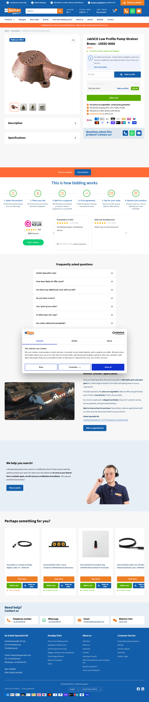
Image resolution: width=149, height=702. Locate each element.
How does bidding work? (62, 19)
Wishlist (100, 19)
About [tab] (109, 341)
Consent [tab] (39, 341)
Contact (110, 19)
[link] (22, 561)
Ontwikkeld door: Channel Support (74, 684)
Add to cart (113, 97)
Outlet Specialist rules (46, 273)
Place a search (14, 488)
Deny (41, 367)
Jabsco (89, 48)
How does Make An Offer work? (50, 281)
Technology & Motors (56, 656)
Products (8, 19)
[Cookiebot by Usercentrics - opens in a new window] (114, 333)
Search (90, 19)
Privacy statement (28, 689)
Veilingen (22, 19)
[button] (13, 69)
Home (7, 31)
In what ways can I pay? (46, 314)
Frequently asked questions (128, 641)
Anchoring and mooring (57, 649)
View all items (82, 172)
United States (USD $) (90, 689)
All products (15, 31)
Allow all (108, 367)
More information (100, 67)
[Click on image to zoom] (73, 40)
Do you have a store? (45, 298)
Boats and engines (55, 660)
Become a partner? (90, 666)
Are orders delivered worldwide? (51, 323)
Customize (73, 367)
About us (79, 19)
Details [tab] (74, 341)
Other (50, 664)
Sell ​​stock (86, 641)
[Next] (144, 561)
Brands (46, 19)
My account (101, 12)
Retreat (120, 645)
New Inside (34, 19)
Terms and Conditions (91, 670)
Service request (124, 649)
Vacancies (86, 649)
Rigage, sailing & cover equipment (61, 652)
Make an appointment (95, 428)
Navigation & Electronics (57, 645)
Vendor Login (123, 656)
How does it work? (90, 656)
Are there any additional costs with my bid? (55, 289)
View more (22, 579)
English (72, 689)
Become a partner (134, 2)
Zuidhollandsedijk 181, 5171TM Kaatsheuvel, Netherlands (105, 420)
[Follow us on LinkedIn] (142, 689)
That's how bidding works (58, 641)
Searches (121, 652)
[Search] (60, 11)
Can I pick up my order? (46, 306)
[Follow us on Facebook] (138, 689)
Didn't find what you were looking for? (96, 661)
